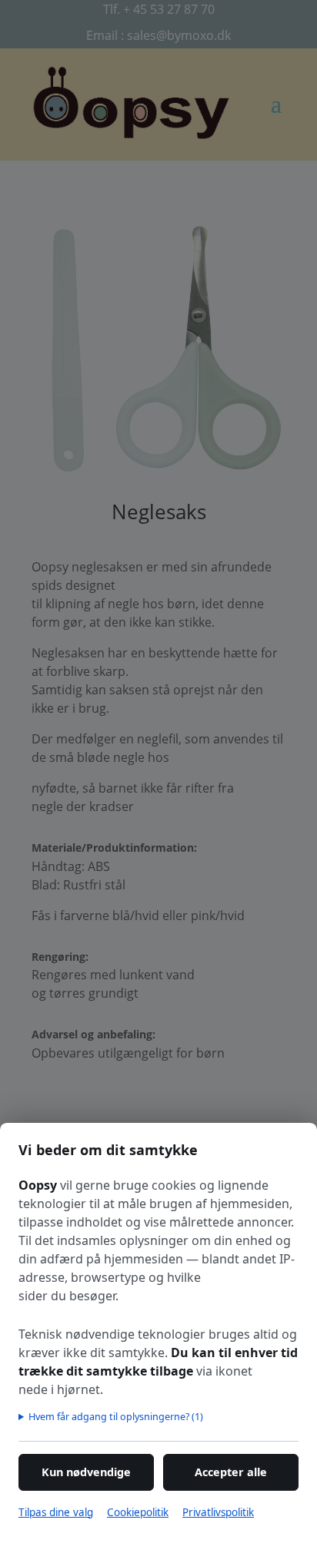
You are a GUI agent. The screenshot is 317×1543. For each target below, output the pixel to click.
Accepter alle (231, 1472)
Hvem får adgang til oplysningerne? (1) (115, 1416)
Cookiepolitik (138, 1512)
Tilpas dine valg (55, 1512)
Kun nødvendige (86, 1472)
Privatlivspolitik (218, 1512)
